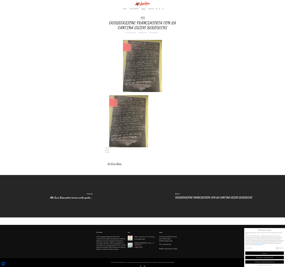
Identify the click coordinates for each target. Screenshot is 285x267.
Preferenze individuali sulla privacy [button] (265, 262)
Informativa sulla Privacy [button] (267, 265)
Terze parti (280, 248)
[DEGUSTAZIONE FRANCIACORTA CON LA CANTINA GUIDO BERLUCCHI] (213, 196)
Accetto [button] (265, 253)
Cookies (159, 262)
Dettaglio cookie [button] (260, 265)
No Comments (153, 32)
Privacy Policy (165, 262)
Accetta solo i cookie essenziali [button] (264, 257)
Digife (172, 262)
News (143, 17)
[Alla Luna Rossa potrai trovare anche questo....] (71, 196)
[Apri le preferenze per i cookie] (3, 265)
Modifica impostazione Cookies (168, 249)
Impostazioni (260, 244)
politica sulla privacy (255, 243)
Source (107, 152)
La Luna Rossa (131, 32)
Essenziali (249, 248)
